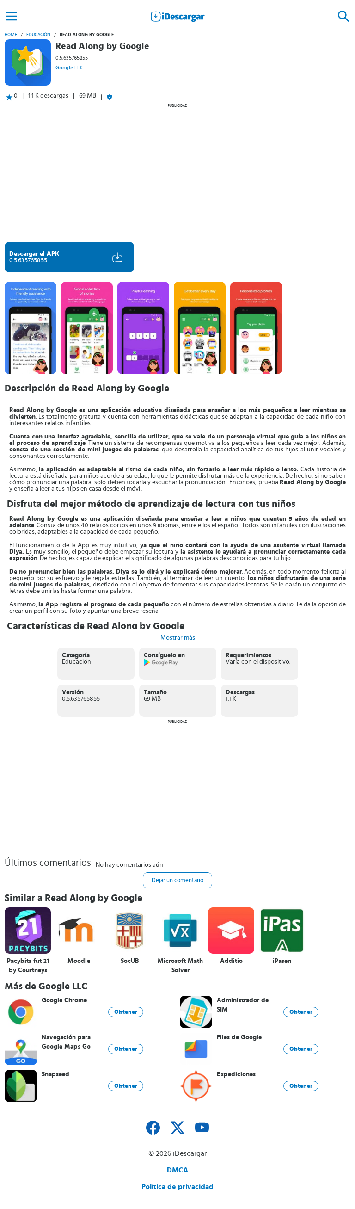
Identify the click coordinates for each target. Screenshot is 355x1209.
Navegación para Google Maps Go (66, 1042)
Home (11, 34)
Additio (231, 961)
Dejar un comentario (177, 880)
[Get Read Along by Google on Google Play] (161, 664)
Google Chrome (64, 1000)
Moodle (78, 961)
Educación (38, 34)
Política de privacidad (177, 1186)
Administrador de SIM (243, 1005)
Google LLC (69, 67)
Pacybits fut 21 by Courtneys (28, 966)
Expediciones (236, 1074)
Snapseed (55, 1074)
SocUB (130, 961)
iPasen (282, 961)
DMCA (177, 1170)
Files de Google (239, 1037)
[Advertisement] (177, 172)
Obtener (125, 1012)
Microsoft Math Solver (180, 966)
